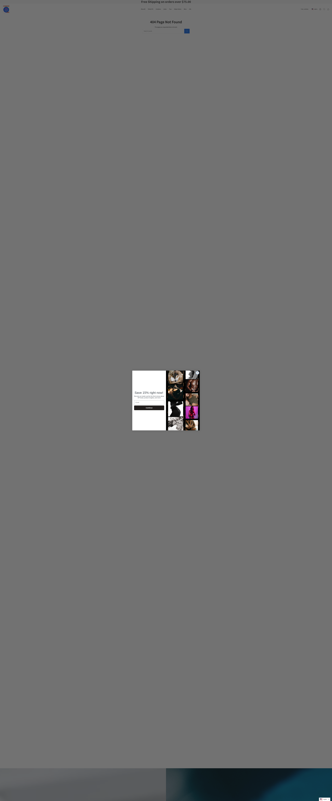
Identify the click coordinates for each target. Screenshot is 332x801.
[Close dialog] (197, 372)
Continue (149, 408)
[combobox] (324, 799)
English (325, 799)
